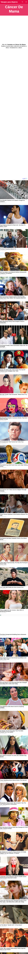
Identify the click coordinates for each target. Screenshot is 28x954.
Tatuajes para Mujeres (9, 2)
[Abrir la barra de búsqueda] (22, 2)
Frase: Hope (7, 119)
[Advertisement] (14, 30)
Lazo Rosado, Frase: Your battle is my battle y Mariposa (13, 87)
